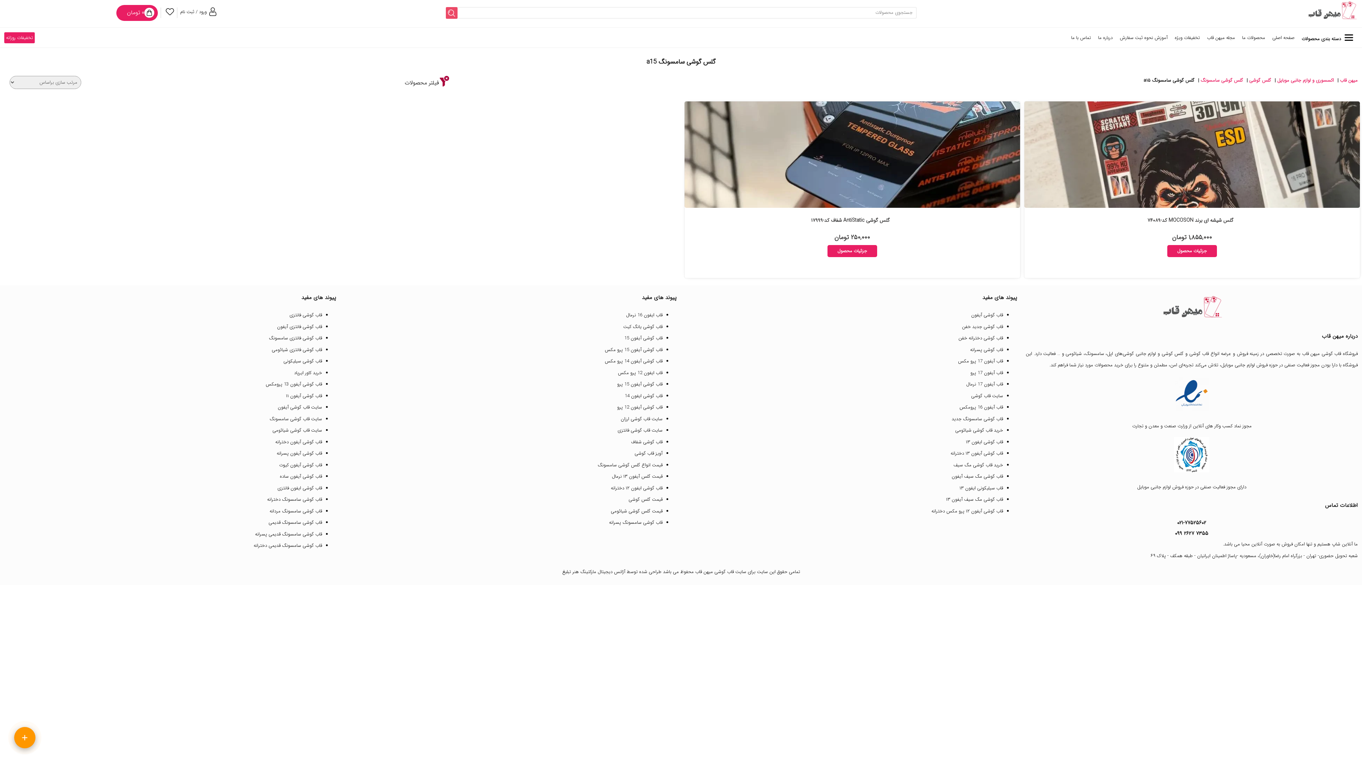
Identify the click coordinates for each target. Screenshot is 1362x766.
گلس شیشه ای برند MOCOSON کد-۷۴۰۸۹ (1190, 220)
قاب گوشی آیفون (987, 315)
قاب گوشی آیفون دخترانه (298, 442)
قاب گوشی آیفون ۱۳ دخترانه (977, 453)
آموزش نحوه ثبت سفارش (1144, 37)
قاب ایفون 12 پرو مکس (640, 373)
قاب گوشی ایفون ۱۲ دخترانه (637, 488)
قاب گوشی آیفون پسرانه (299, 453)
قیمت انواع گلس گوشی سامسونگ (630, 465)
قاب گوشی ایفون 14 (644, 396)
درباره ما (1105, 37)
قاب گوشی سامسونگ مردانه (296, 511)
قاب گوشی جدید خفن (982, 327)
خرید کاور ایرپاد (308, 373)
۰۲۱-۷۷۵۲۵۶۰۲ (1191, 522)
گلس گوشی (1260, 80)
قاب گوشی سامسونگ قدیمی (295, 522)
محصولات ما (1253, 37)
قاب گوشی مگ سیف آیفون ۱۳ (974, 499)
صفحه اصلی (1283, 37)
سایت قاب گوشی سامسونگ (296, 419)
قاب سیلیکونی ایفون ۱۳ (981, 488)
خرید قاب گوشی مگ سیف (978, 465)
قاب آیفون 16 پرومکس (981, 407)
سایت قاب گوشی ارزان (642, 419)
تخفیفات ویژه (1187, 37)
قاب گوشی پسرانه (986, 350)
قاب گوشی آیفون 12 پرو (640, 407)
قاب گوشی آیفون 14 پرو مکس (634, 361)
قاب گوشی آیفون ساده (301, 476)
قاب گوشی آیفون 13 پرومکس (294, 384)
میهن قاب (1349, 80)
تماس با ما (1081, 37)
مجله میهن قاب (1221, 37)
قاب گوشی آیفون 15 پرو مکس (634, 350)
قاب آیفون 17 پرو (986, 373)
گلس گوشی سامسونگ (1222, 80)
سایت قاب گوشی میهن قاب (720, 572)
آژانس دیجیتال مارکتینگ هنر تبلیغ (593, 572)
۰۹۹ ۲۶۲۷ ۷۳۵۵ (1191, 533)
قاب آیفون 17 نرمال (984, 384)
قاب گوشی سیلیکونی (302, 361)
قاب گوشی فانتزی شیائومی (297, 350)
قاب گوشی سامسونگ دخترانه (294, 499)
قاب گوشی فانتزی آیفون (299, 327)
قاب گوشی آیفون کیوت (300, 465)
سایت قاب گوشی (987, 396)
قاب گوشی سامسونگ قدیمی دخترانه (288, 545)
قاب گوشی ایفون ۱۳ (984, 442)
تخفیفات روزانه (19, 37)
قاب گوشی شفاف (647, 442)
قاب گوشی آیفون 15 (643, 338)
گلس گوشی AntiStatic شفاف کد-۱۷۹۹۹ (850, 220)
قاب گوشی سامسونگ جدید (977, 419)
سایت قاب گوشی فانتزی (640, 430)
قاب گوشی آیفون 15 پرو (640, 384)
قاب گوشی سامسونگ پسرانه (636, 522)
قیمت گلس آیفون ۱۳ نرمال (637, 476)
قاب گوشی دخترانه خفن (980, 338)
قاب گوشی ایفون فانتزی (299, 488)
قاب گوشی (1199, 353)
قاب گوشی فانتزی (305, 315)
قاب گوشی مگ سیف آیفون (977, 476)
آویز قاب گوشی (649, 453)
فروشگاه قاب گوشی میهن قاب (1330, 353)
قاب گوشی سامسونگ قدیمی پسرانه (288, 534)
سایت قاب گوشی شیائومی (297, 430)
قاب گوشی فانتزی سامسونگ (295, 338)
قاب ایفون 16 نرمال (644, 315)
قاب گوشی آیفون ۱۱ (304, 396)
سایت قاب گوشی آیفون (300, 407)
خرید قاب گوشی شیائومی (979, 430)
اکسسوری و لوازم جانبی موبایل (1305, 80)
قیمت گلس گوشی (646, 499)
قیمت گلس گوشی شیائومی (637, 511)
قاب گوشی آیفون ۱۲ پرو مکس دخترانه (967, 511)
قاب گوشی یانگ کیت (643, 327)
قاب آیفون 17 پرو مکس (980, 361)
